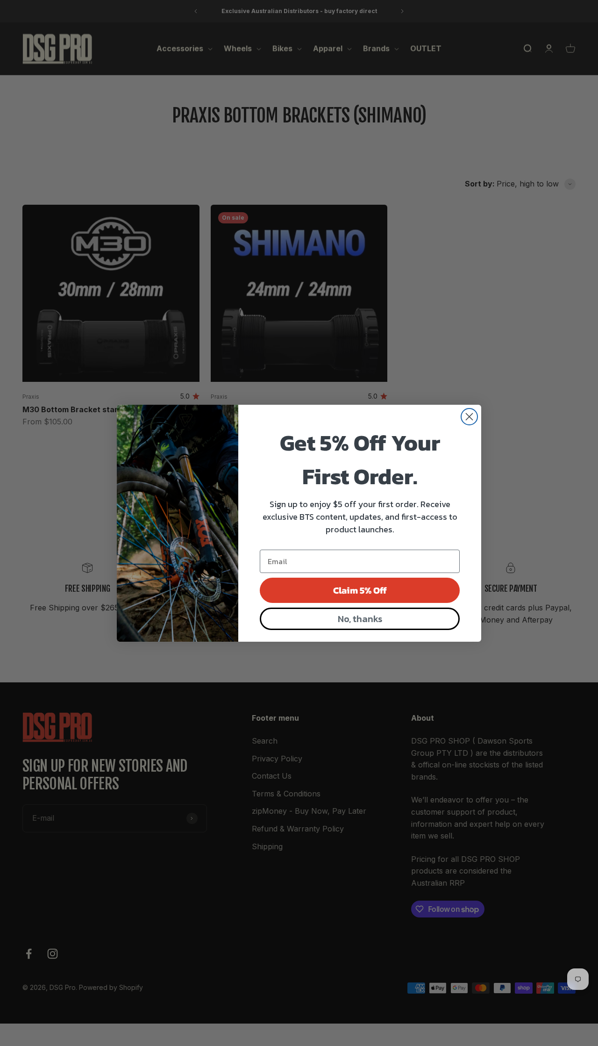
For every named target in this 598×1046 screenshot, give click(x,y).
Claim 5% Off (360, 590)
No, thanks (360, 619)
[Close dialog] (469, 416)
